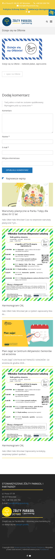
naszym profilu (22, 524)
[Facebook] (26, 12)
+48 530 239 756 (42, 3)
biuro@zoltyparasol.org (28, 6)
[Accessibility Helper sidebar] (52, 12)
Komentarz (7, 110)
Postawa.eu (44, 549)
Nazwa (6, 136)
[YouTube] (29, 12)
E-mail (5, 147)
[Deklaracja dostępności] (40, 9)
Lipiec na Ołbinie (13, 74)
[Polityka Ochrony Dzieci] (15, 9)
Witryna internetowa (10, 158)
